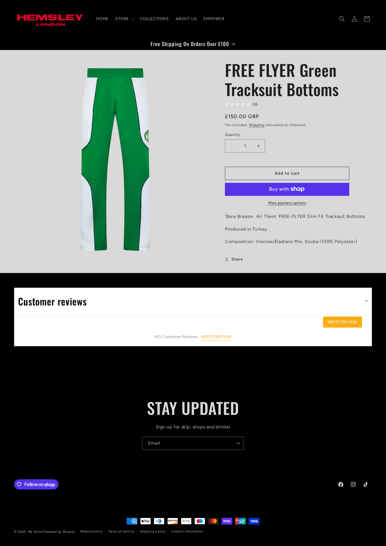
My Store (35, 532)
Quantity (232, 135)
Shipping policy (153, 531)
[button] (124, 19)
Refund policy (92, 531)
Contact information (187, 531)
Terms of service (121, 531)
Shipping (256, 125)
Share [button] (237, 259)
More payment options (287, 203)
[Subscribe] (237, 443)
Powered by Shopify (59, 532)
